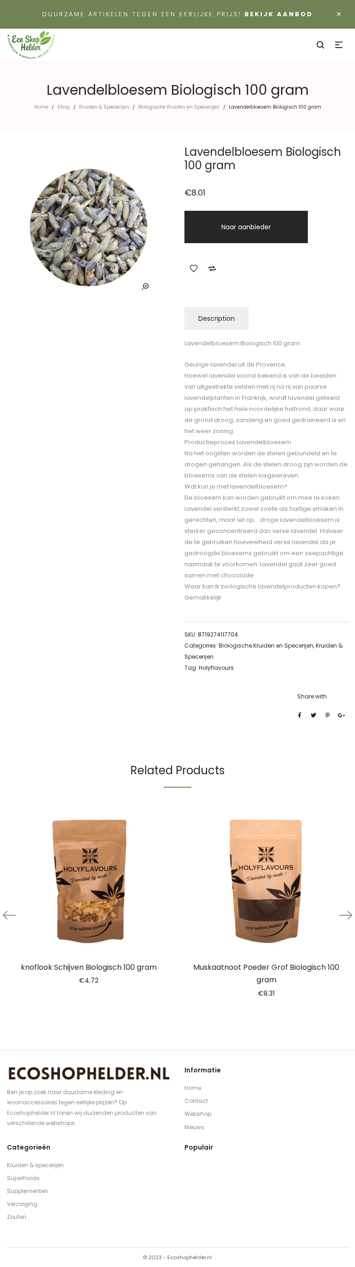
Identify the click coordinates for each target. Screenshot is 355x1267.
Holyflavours (216, 668)
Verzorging (22, 1204)
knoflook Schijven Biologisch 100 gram (89, 967)
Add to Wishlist (193, 268)
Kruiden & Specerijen (104, 107)
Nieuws (194, 1127)
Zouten (16, 1217)
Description (216, 318)
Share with (312, 696)
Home (41, 107)
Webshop (197, 1114)
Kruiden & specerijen (35, 1165)
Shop (63, 107)
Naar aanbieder (246, 227)
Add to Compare (212, 268)
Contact (196, 1101)
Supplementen (27, 1191)
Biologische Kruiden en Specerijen (179, 107)
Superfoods (23, 1178)
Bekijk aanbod (279, 14)
